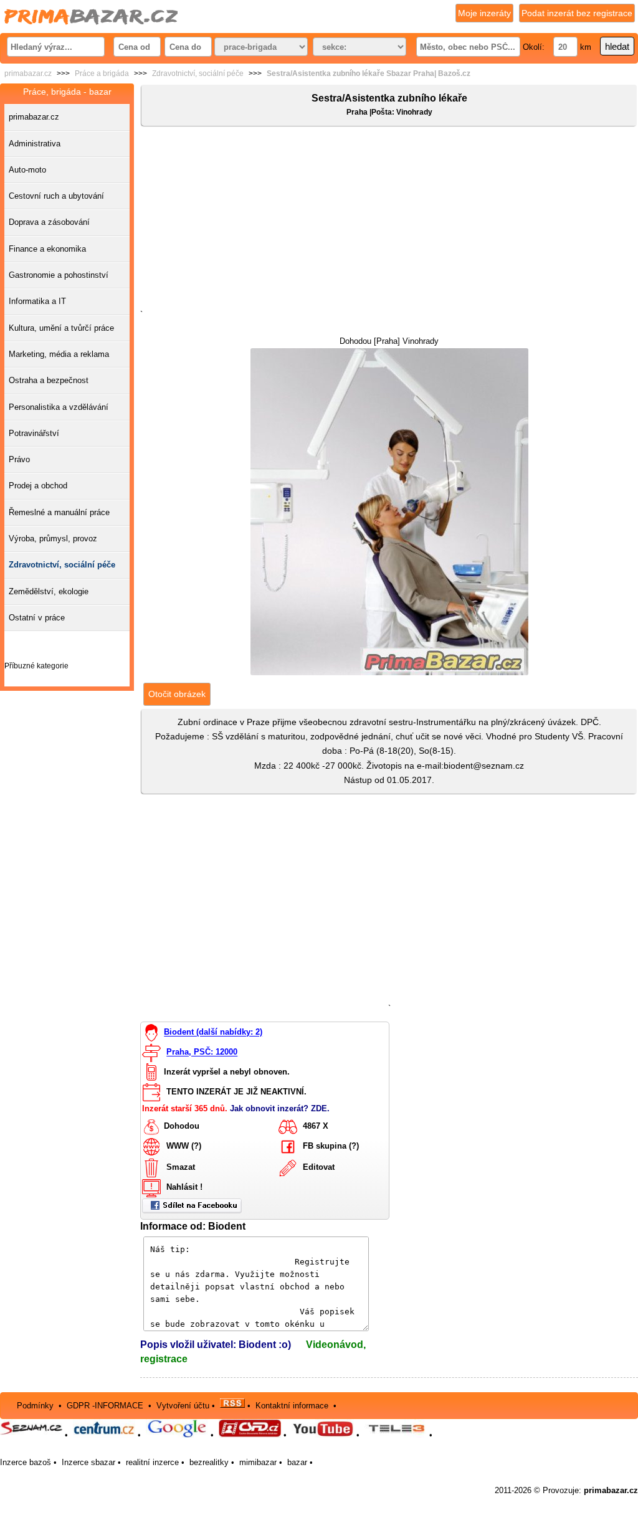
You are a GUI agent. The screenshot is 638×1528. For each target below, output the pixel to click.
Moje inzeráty (484, 13)
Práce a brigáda (102, 73)
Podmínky (35, 1405)
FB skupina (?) (331, 1146)
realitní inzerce (152, 1462)
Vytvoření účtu (182, 1405)
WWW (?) (183, 1146)
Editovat (319, 1167)
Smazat (180, 1167)
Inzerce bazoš (25, 1462)
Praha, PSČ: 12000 (201, 1052)
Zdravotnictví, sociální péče (198, 73)
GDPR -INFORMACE (106, 1405)
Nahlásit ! (184, 1187)
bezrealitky (209, 1462)
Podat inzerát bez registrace (576, 13)
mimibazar (258, 1462)
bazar (297, 1462)
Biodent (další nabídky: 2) (213, 1032)
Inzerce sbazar (88, 1462)
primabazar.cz (28, 73)
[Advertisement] (389, 220)
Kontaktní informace (291, 1405)
